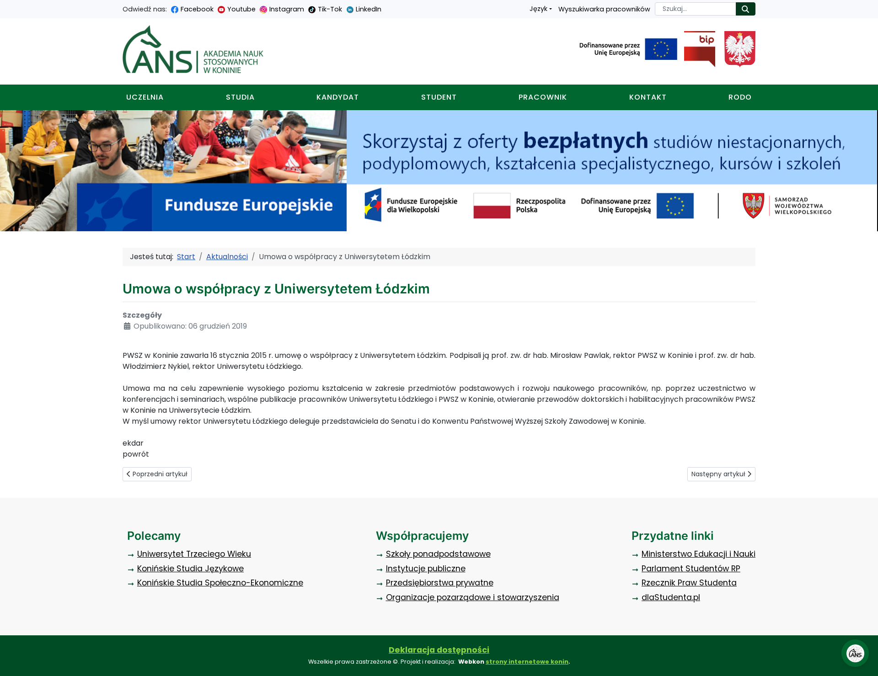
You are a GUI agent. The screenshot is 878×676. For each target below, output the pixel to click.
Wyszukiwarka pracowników (604, 9)
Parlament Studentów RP (691, 568)
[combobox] (695, 9)
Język (538, 8)
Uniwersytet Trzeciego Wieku (194, 553)
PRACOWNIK (543, 97)
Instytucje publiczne (426, 568)
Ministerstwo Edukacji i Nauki (698, 553)
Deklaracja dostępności (439, 649)
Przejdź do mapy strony (7, 7)
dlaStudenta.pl (671, 597)
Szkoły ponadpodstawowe (438, 553)
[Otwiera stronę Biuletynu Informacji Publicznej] (696, 49)
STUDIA (240, 97)
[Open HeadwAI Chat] (855, 653)
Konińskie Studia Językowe (190, 568)
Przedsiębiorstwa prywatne (439, 582)
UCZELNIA (145, 97)
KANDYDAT (337, 97)
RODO (740, 97)
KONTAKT (648, 97)
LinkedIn (368, 9)
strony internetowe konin (527, 661)
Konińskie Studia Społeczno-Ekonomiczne (220, 582)
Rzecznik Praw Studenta (689, 582)
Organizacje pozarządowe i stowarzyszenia (472, 597)
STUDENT (439, 97)
